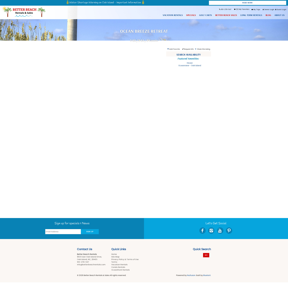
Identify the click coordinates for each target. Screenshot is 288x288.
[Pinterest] (229, 230)
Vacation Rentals (173, 15)
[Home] (23, 11)
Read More (247, 3)
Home (114, 254)
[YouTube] (220, 230)
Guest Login (281, 9)
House (190, 63)
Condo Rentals (118, 267)
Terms (114, 262)
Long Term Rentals (251, 15)
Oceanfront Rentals (120, 270)
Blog (268, 15)
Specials (191, 15)
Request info (188, 49)
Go (206, 255)
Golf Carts (205, 15)
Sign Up (89, 231)
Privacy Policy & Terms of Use (125, 259)
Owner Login (269, 9)
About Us (279, 15)
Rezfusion (191, 275)
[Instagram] (211, 230)
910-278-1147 (226, 9)
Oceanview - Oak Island (189, 65)
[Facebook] (202, 230)
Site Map (115, 257)
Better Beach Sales (226, 15)
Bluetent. (207, 275)
